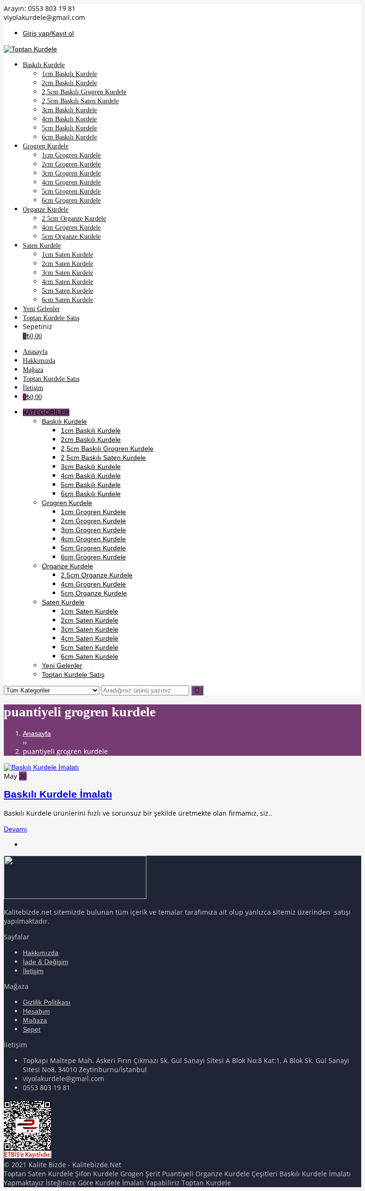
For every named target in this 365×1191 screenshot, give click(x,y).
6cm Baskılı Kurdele (91, 494)
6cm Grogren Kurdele (93, 557)
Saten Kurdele (63, 602)
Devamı (15, 829)
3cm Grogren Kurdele (93, 530)
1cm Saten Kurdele (89, 611)
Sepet (31, 1029)
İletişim (33, 971)
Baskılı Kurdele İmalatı (58, 794)
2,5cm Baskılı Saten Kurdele (103, 457)
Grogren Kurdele (67, 503)
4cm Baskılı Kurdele (91, 475)
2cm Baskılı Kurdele (91, 439)
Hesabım (36, 1011)
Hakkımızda (40, 953)
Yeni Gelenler (62, 665)
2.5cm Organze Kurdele (97, 575)
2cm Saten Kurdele (89, 620)
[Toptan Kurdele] (30, 49)
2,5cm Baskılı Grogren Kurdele (107, 448)
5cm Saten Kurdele (89, 647)
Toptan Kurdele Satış (73, 674)
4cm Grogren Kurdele (93, 539)
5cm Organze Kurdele (94, 593)
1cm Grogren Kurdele (93, 512)
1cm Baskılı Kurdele (91, 430)
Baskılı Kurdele (64, 421)
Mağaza (35, 1020)
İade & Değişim (45, 962)
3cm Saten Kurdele (89, 629)
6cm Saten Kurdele (89, 656)
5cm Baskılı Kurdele (91, 484)
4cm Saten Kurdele (89, 638)
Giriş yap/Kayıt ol (48, 33)
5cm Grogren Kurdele (93, 548)
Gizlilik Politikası (46, 1002)
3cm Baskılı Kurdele (91, 466)
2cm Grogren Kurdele (93, 521)
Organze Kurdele (67, 566)
